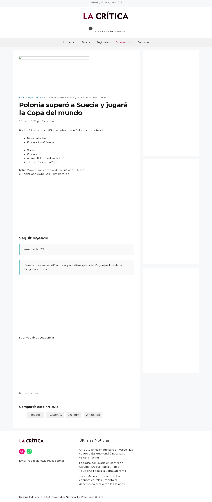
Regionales (103, 42)
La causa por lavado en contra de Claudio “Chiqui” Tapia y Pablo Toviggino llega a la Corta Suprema (102, 466)
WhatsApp (93, 414)
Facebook (35, 414)
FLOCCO (45, 496)
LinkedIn (74, 414)
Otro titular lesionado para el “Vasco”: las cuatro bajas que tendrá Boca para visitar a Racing (106, 453)
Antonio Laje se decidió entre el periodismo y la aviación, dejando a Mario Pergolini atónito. (73, 267)
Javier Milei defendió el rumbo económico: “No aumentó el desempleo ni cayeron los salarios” (102, 480)
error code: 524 (34, 249)
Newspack (72, 496)
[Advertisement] (76, 201)
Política (86, 42)
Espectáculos (124, 42)
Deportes (143, 42)
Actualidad (69, 42)
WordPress (87, 496)
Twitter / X (55, 414)
